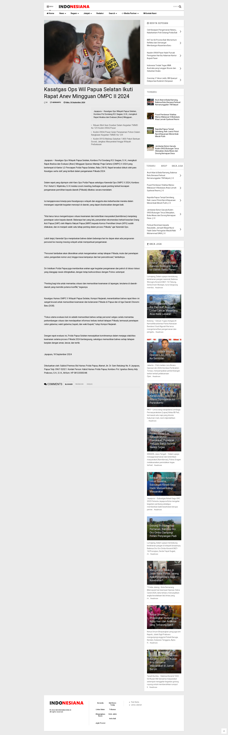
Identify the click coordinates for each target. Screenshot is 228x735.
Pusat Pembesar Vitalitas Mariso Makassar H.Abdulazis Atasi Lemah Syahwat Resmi (167, 117)
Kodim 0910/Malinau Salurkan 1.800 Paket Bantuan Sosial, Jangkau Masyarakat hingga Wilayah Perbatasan (115, 142)
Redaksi (100, 13)
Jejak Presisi (100, 723)
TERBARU (152, 92)
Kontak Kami (150, 13)
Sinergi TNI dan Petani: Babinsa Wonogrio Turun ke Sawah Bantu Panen (164, 266)
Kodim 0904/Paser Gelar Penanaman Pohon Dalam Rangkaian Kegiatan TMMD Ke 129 (115, 133)
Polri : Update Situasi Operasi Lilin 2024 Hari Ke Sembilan (163, 355)
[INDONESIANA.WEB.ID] (74, 7)
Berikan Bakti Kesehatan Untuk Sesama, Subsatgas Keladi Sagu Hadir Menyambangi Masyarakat (164, 484)
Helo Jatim (112, 714)
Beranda (100, 703)
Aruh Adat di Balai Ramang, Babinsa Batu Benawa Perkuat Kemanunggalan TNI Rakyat (167, 102)
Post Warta (135, 702)
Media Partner (130, 13)
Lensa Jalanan (136, 705)
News (61, 13)
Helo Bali (112, 719)
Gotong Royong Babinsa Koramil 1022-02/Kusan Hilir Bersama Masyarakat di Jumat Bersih (163, 662)
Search (112, 13)
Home (51, 13)
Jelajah (87, 13)
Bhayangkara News (100, 715)
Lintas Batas (100, 709)
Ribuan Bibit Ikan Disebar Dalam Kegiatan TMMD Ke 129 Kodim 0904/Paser (114, 126)
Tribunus (112, 709)
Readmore (159, 288)
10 (151, 650)
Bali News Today (112, 704)
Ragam (74, 13)
